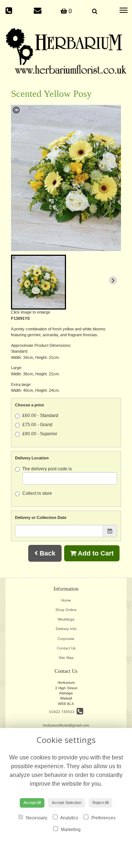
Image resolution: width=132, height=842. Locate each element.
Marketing (70, 829)
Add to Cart (95, 553)
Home (66, 600)
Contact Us (66, 648)
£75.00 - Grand (37, 424)
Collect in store (37, 493)
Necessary (36, 817)
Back (46, 553)
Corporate (66, 639)
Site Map (66, 658)
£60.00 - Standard (40, 415)
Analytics (68, 817)
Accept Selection (66, 802)
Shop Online (66, 610)
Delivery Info (66, 629)
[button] (38, 282)
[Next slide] (113, 280)
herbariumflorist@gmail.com (66, 725)
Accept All (32, 802)
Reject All (100, 802)
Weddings (66, 619)
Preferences (102, 817)
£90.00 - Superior (39, 433)
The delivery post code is (47, 468)
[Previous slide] (19, 280)
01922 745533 (63, 712)
